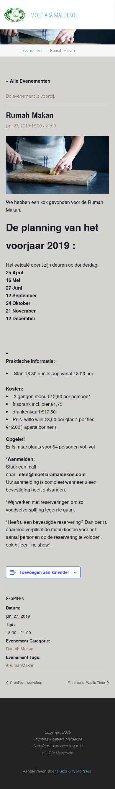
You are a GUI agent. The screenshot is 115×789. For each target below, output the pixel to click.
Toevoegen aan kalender (44, 572)
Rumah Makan (19, 649)
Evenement (32, 50)
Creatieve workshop (25, 682)
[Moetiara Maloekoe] (14, 15)
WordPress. (82, 771)
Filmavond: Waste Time (87, 682)
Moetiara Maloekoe (54, 15)
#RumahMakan (20, 665)
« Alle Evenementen (28, 80)
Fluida (61, 771)
